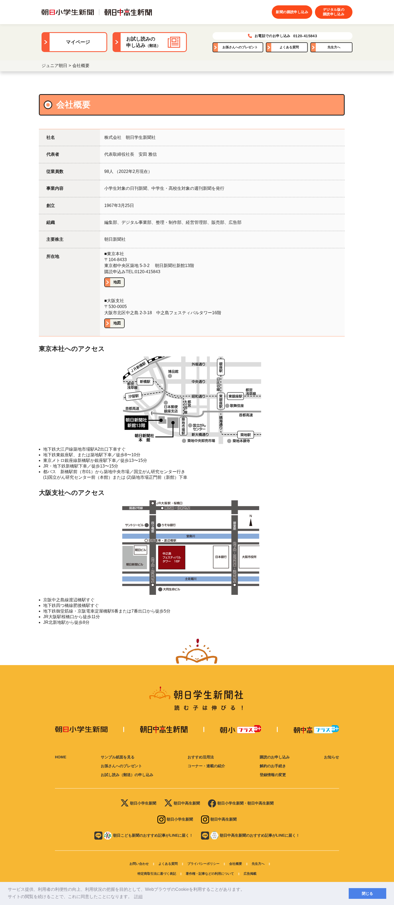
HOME (60, 757)
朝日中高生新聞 (187, 803)
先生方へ (334, 47)
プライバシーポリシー (203, 864)
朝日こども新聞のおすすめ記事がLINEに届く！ (153, 835)
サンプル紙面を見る (118, 757)
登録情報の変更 (273, 775)
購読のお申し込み (275, 757)
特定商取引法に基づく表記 (156, 874)
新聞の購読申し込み (292, 12)
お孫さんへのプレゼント (240, 47)
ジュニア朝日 (54, 65)
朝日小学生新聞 (143, 803)
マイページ (78, 42)
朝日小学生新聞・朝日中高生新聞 (245, 803)
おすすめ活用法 (201, 757)
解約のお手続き (273, 766)
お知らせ (331, 757)
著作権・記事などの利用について (210, 874)
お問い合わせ (139, 864)
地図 (117, 282)
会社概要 (235, 864)
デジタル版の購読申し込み (333, 12)
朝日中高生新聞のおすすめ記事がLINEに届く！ (260, 835)
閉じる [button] (367, 893)
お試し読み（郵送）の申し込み (127, 775)
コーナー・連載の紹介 (206, 766)
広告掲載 (250, 874)
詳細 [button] (138, 896)
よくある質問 (289, 47)
